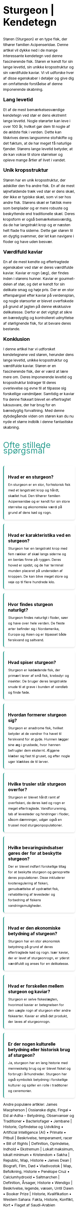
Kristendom (42, 1155)
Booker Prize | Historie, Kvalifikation (37, 1194)
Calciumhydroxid (18, 1177)
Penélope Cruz (53, 1171)
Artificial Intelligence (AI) (24, 1132)
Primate (56, 1132)
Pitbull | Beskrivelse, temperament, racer (37, 1138)
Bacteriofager (37, 1121)
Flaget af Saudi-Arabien (34, 1205)
